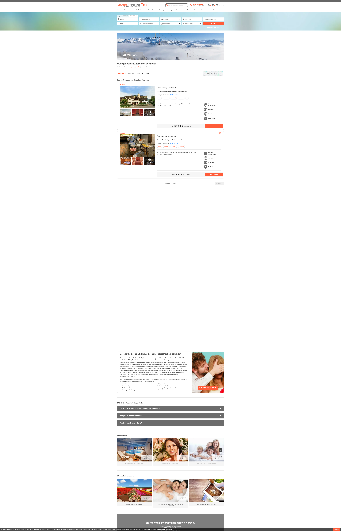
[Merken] (220, 85)
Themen (178, 10)
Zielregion (133, 16)
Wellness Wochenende (123, 10)
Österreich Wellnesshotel (134, 464)
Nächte (196, 10)
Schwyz (159, 95)
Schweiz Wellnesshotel (170, 464)
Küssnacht (166, 95)
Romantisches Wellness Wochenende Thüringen (170, 505)
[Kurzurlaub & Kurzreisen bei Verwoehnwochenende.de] (132, 5)
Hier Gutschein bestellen (208, 387)
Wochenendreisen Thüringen (206, 504)
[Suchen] (167, 5)
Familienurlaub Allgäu (134, 504)
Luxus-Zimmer (152, 10)
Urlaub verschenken (218, 10)
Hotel (202, 10)
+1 (187, 98)
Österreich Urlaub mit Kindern (206, 464)
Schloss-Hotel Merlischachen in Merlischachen (172, 91)
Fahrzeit (125, 16)
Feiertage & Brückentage (165, 10)
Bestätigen (336, 529)
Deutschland (187, 10)
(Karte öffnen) (174, 95)
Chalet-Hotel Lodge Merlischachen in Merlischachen (173, 140)
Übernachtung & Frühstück (166, 88)
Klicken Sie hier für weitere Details (164, 529)
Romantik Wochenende (138, 10)
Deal (209, 10)
